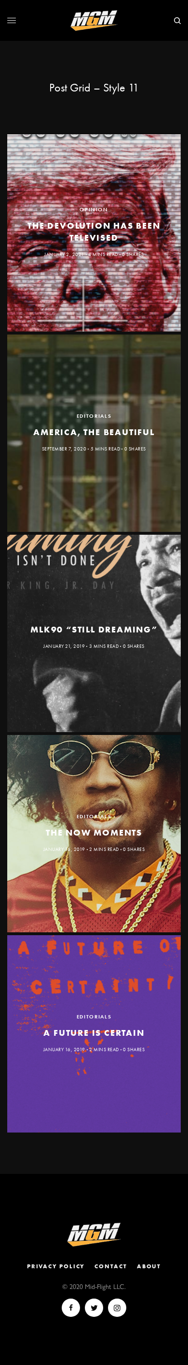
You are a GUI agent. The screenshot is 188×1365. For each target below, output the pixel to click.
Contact (110, 1266)
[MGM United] (94, 20)
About (149, 1266)
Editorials (94, 415)
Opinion (94, 209)
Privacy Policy (56, 1266)
